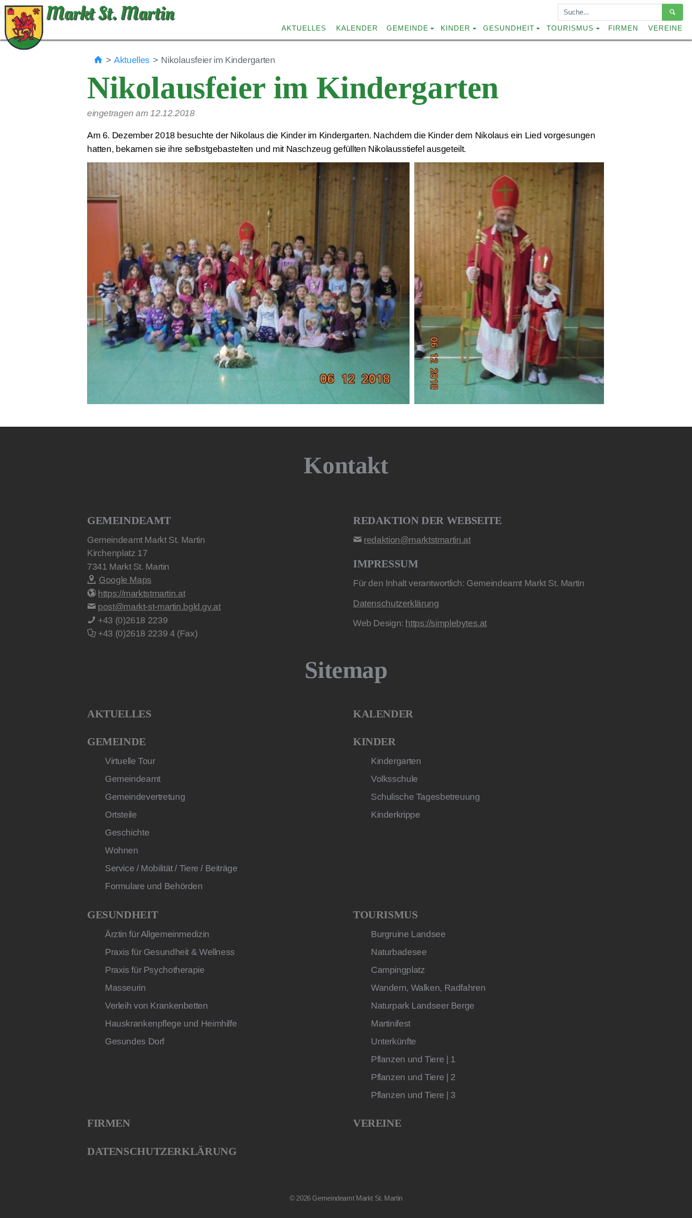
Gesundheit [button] (508, 28)
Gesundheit (122, 915)
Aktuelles (304, 28)
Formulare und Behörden (154, 886)
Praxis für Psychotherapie (155, 970)
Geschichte (127, 832)
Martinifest (390, 1023)
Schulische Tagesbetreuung (425, 797)
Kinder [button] (455, 28)
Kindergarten (396, 761)
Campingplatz (398, 970)
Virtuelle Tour (130, 761)
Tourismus (385, 915)
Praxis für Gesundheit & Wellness (170, 952)
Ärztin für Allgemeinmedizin (157, 934)
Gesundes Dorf (134, 1041)
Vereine (665, 28)
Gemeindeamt (133, 779)
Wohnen (121, 850)
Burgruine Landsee (408, 934)
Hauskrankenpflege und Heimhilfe (171, 1023)
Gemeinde (116, 742)
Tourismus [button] (570, 28)
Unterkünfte (393, 1041)
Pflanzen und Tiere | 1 (413, 1059)
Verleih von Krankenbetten (156, 1006)
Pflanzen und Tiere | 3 (413, 1095)
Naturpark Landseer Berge (423, 1006)
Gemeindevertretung (145, 797)
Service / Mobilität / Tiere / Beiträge (171, 868)
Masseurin (125, 988)
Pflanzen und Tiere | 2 (413, 1077)
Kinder (374, 742)
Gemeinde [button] (407, 28)
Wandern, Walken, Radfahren (428, 988)
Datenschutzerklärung (161, 1151)
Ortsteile (121, 815)
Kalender (357, 28)
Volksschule (394, 779)
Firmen (623, 28)
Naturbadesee (398, 952)
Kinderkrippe (395, 815)
